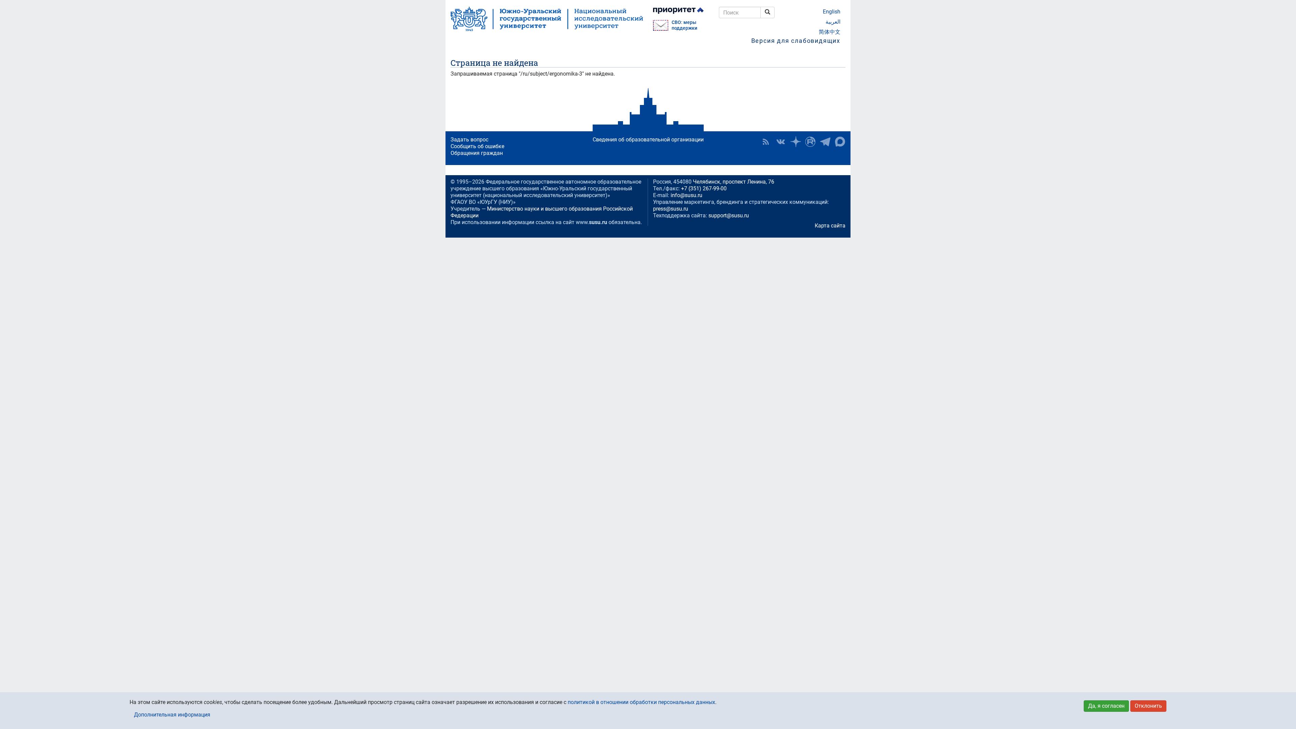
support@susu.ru (728, 215)
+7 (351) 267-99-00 (704, 188)
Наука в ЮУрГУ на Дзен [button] (795, 141)
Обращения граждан (477, 153)
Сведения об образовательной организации (648, 139)
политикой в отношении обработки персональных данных (641, 702)
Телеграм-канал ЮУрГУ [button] (825, 141)
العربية (833, 22)
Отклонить (1148, 706)
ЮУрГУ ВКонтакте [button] (780, 141)
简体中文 (829, 32)
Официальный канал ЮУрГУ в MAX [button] (840, 141)
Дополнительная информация (172, 714)
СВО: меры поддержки (684, 25)
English (831, 11)
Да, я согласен (1106, 706)
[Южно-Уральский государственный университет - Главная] (547, 19)
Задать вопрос (469, 139)
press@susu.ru (670, 209)
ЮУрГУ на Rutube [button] (810, 141)
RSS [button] (765, 141)
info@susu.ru (686, 195)
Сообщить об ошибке (477, 146)
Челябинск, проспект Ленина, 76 (733, 182)
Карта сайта (830, 225)
